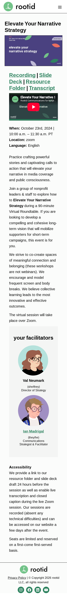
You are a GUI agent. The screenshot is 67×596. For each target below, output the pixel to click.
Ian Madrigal (33, 431)
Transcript (42, 88)
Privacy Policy (17, 577)
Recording (22, 75)
